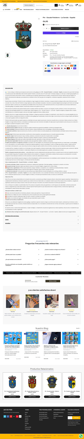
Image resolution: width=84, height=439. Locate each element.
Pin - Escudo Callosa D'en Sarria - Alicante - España (32, 392)
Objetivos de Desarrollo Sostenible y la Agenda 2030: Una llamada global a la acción (51, 346)
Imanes (26, 421)
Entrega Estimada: (49, 43)
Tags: (44, 56)
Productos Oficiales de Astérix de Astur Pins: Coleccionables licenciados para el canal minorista (12, 346)
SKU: (44, 51)
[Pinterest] (11, 416)
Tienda (16, 9)
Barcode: (45, 53)
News (6, 333)
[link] (13, 338)
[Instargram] (14, 416)
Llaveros (26, 418)
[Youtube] (17, 416)
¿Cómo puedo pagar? (50, 259)
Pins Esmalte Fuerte (43, 412)
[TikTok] (20, 416)
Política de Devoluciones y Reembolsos (65, 435)
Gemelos (26, 419)
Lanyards (27, 423)
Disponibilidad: (46, 50)
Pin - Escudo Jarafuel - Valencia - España (52, 392)
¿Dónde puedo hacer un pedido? (13, 254)
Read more (7, 358)
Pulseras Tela (27, 416)
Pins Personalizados (28, 9)
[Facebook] (8, 416)
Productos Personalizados (42, 9)
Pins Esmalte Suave (43, 414)
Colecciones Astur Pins (57, 9)
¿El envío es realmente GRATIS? (52, 254)
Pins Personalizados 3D (43, 418)
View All (77, 328)
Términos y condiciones (58, 416)
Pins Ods (67, 9)
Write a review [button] (52, 281)
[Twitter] (5, 416)
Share (77, 36)
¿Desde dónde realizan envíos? (13, 249)
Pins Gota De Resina (43, 416)
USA (26, 425)
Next (78, 385)
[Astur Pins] (5, 5)
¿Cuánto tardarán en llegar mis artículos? (55, 249)
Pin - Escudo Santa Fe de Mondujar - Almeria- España (12, 392)
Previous (5, 385)
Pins (26, 414)
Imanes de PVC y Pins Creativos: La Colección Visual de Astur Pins (32, 346)
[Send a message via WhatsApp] (80, 435)
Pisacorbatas (27, 429)
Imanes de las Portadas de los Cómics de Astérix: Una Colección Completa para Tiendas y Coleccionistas (70, 346)
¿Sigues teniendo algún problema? (53, 264)
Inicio (21, 9)
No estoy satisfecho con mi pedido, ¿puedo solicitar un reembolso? (18, 265)
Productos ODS (28, 427)
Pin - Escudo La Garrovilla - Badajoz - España (72, 392)
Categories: (45, 55)
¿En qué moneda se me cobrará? (13, 259)
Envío (54, 418)
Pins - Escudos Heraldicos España (57, 55)
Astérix (26, 412)
